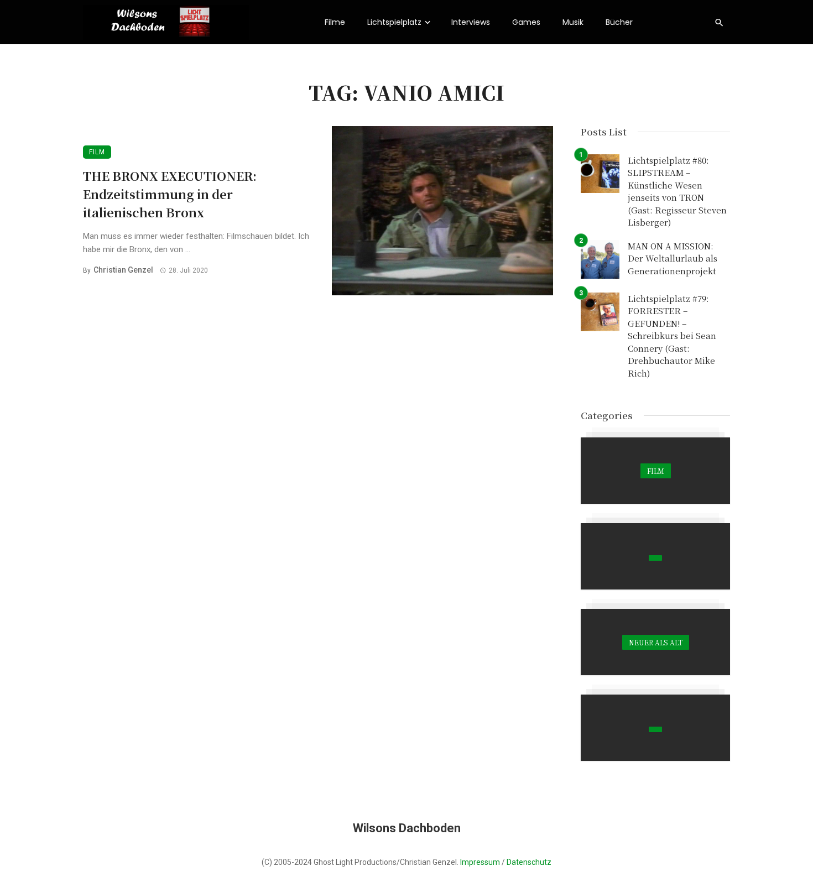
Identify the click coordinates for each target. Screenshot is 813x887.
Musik (572, 22)
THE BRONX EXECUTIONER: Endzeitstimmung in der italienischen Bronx (170, 194)
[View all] (655, 470)
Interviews (470, 22)
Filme (335, 22)
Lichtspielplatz (394, 22)
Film (97, 152)
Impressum (480, 862)
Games (526, 22)
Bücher (619, 22)
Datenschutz (529, 862)
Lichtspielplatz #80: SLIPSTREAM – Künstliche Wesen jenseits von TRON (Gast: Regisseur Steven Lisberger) (677, 191)
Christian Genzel (123, 269)
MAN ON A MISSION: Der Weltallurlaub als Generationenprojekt (672, 258)
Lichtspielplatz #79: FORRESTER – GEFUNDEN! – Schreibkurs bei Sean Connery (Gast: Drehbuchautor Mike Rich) (672, 336)
